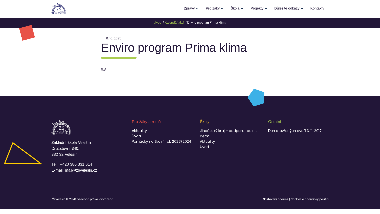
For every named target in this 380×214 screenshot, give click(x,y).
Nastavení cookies (275, 199)
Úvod (136, 136)
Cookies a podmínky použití (310, 199)
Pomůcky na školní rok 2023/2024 (161, 141)
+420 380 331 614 (76, 164)
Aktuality (139, 130)
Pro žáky (213, 8)
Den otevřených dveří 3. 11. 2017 (295, 130)
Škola (235, 8)
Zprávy (189, 8)
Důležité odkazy (286, 8)
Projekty (257, 8)
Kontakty (317, 8)
